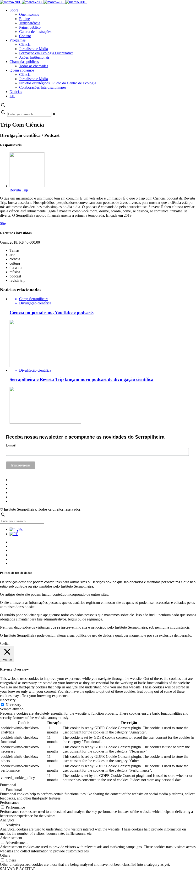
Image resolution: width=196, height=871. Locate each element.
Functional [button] (8, 785)
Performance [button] (9, 802)
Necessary (13, 705)
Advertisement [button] (11, 838)
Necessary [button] (8, 700)
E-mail (11, 445)
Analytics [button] (7, 820)
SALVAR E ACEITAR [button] (18, 869)
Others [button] (5, 855)
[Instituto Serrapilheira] (43, 2)
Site (3, 223)
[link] (53, 114)
